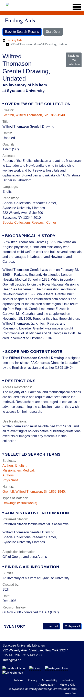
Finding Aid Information (32, 567)
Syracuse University (25, 688)
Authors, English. (14, 465)
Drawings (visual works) (19, 503)
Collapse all (72, 626)
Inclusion (67, 680)
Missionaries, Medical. (18, 470)
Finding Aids (14, 40)
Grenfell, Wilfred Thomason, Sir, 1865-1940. (34, 115)
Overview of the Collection (38, 104)
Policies (18, 680)
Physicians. (10, 480)
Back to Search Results (22, 31)
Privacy (33, 680)
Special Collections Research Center (29, 222)
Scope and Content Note (33, 351)
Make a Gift (67, 684)
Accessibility (50, 680)
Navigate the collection (74, 60)
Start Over (53, 31)
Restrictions (20, 381)
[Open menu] (75, 7)
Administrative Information (37, 513)
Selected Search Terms (33, 454)
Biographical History (30, 236)
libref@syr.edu (12, 660)
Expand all (51, 626)
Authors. (8, 475)
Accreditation (47, 684)
